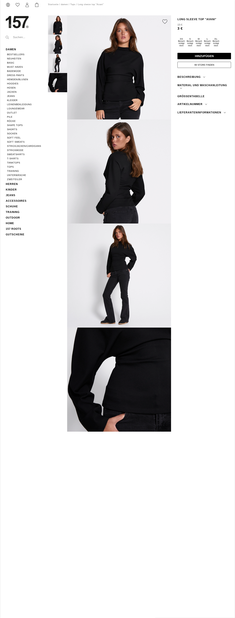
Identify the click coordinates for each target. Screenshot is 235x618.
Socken (12, 133)
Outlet (12, 112)
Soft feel (14, 137)
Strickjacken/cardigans (24, 146)
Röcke (11, 121)
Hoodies (12, 83)
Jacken (12, 92)
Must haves (15, 67)
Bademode (14, 71)
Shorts (12, 129)
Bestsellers (15, 54)
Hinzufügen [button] (204, 55)
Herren (12, 184)
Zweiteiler (14, 179)
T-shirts (13, 158)
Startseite (53, 4)
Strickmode (15, 150)
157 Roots (13, 229)
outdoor (13, 217)
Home (10, 223)
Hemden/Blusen (17, 79)
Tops (10, 167)
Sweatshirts (16, 154)
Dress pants (15, 75)
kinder (11, 189)
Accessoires (16, 200)
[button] (27, 5)
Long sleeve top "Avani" (91, 4)
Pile (9, 117)
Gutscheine (15, 234)
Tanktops (13, 162)
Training (13, 171)
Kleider (12, 100)
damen (11, 49)
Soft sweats (16, 142)
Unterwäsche (16, 175)
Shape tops (15, 125)
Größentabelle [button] (191, 96)
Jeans (11, 96)
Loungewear (16, 108)
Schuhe (12, 206)
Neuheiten (14, 58)
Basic (10, 62)
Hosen (11, 87)
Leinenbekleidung (19, 104)
